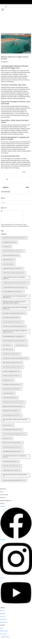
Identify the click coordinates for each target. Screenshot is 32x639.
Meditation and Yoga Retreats (11, 410)
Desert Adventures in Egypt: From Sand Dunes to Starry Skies (14, 296)
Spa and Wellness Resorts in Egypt (12, 447)
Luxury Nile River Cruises (10, 397)
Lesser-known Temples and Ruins (12, 388)
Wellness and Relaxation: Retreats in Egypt (14, 480)
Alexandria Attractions (9, 242)
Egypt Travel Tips (8, 349)
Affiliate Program (4, 631)
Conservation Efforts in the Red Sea (12, 268)
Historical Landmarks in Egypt (11, 371)
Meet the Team (3, 622)
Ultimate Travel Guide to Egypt (11, 470)
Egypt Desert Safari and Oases (11, 317)
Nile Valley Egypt (8, 425)
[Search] (29, 202)
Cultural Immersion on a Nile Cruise (13, 291)
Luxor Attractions (8, 393)
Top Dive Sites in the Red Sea (10, 461)
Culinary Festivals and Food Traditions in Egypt (15, 283)
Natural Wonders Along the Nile (12, 415)
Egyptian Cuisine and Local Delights (12, 322)
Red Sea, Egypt (7, 438)
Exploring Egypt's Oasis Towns (11, 354)
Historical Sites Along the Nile (11, 375)
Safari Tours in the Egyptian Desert (12, 442)
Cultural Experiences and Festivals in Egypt (14, 287)
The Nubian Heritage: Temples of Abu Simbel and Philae (14, 456)
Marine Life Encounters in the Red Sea (13, 406)
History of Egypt (8, 380)
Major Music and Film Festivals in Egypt (13, 402)
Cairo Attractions (8, 264)
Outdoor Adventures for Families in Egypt (14, 434)
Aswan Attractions (8, 259)
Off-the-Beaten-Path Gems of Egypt (12, 429)
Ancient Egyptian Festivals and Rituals (13, 251)
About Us (2, 610)
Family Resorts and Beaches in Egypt (12, 367)
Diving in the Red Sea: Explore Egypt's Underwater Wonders (15, 308)
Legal (1, 628)
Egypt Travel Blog (21, 345)
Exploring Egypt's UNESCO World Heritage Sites (15, 358)
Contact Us (2, 616)
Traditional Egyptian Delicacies (11, 465)
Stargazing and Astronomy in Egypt (12, 451)
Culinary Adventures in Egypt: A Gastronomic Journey (14, 278)
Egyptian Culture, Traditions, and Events (14, 326)
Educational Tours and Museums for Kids (14, 313)
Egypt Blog (2, 613)
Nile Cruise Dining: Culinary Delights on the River (15, 420)
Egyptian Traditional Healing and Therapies (14, 340)
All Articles (6, 246)
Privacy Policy (3, 634)
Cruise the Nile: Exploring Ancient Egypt (13, 272)
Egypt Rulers (7, 345)
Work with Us (3, 619)
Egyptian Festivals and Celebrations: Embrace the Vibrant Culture (15, 331)
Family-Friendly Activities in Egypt (12, 362)
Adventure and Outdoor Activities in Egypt (14, 237)
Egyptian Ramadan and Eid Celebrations (13, 336)
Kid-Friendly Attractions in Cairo (12, 384)
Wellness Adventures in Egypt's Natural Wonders (16, 37)
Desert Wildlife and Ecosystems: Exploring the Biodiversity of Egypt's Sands (14, 302)
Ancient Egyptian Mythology (11, 255)
